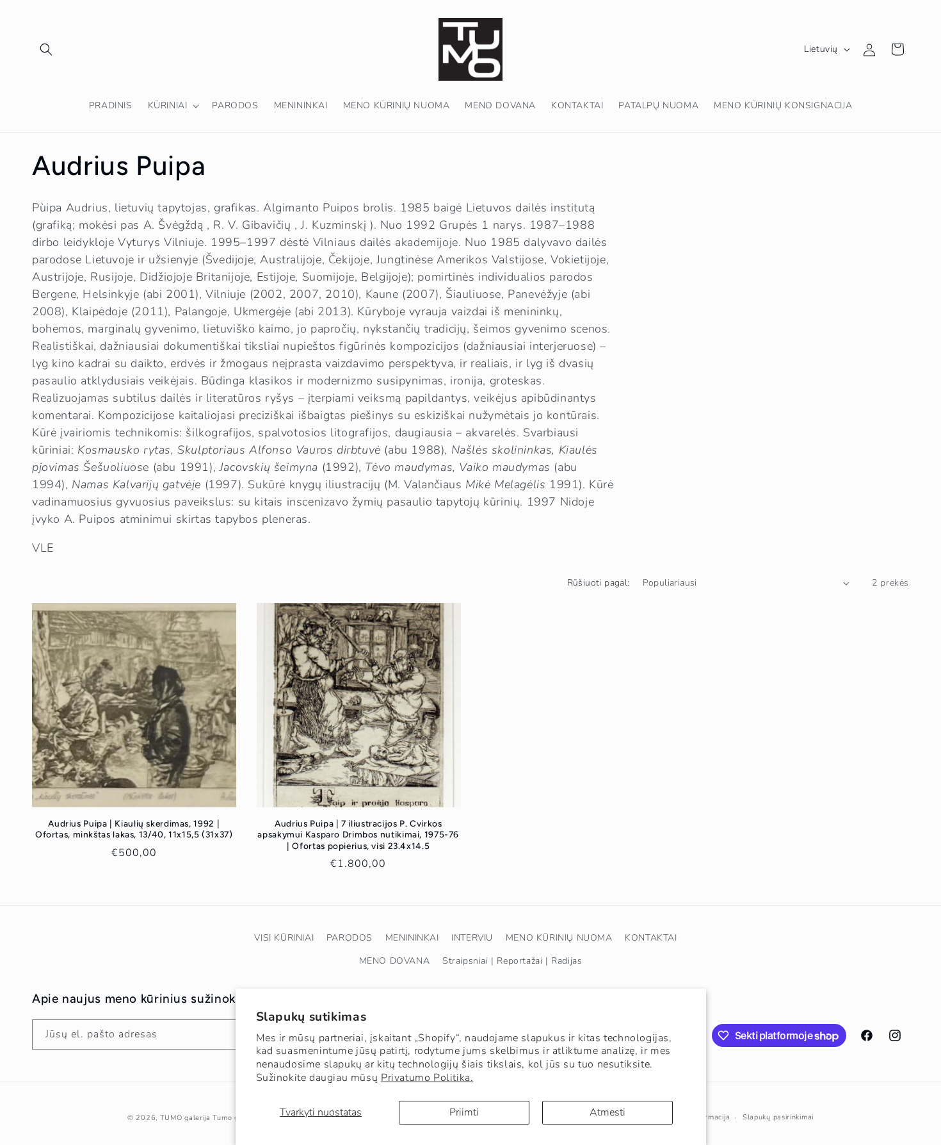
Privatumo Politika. (427, 1078)
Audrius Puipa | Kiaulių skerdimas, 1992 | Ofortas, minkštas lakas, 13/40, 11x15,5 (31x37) (134, 829)
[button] (46, 49)
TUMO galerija (185, 1118)
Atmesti (607, 1112)
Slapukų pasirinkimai (778, 1117)
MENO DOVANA (394, 961)
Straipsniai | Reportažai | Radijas (512, 961)
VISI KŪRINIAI (284, 938)
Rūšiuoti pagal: (598, 583)
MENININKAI (412, 938)
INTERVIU (472, 938)
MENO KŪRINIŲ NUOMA (559, 938)
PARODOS (349, 938)
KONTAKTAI (651, 938)
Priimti (464, 1112)
